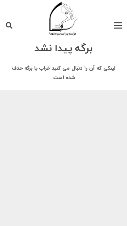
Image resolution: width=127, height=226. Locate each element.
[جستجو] (9, 25)
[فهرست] (118, 25)
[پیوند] (63, 19)
